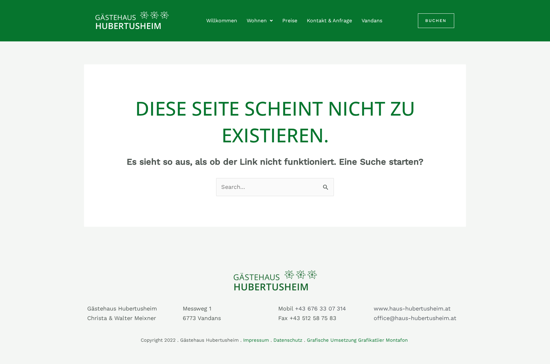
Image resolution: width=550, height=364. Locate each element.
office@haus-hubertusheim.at (415, 318)
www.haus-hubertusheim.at (412, 308)
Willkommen (221, 21)
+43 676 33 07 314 (320, 308)
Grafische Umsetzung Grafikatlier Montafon (358, 340)
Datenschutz (287, 340)
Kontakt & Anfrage (329, 21)
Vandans (372, 21)
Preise (289, 21)
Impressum (256, 340)
